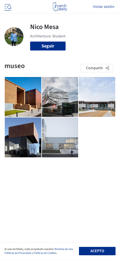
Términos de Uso (63, 249)
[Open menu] (7, 7)
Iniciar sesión (103, 7)
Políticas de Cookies (44, 253)
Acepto (97, 251)
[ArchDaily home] (60, 6)
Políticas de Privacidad (17, 253)
